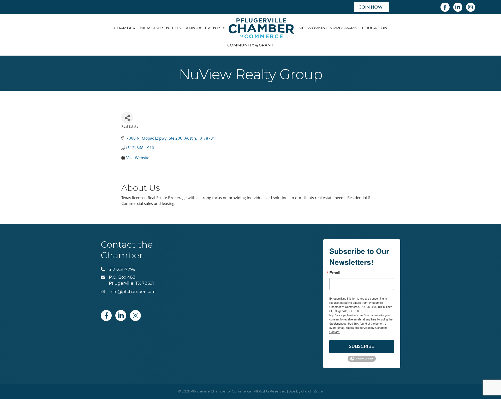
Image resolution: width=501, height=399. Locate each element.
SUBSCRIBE (361, 346)
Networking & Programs (328, 27)
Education (374, 27)
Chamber (124, 27)
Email (334, 273)
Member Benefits (160, 27)
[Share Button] (127, 117)
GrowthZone (312, 391)
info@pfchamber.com (132, 291)
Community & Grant (250, 45)
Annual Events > (205, 27)
